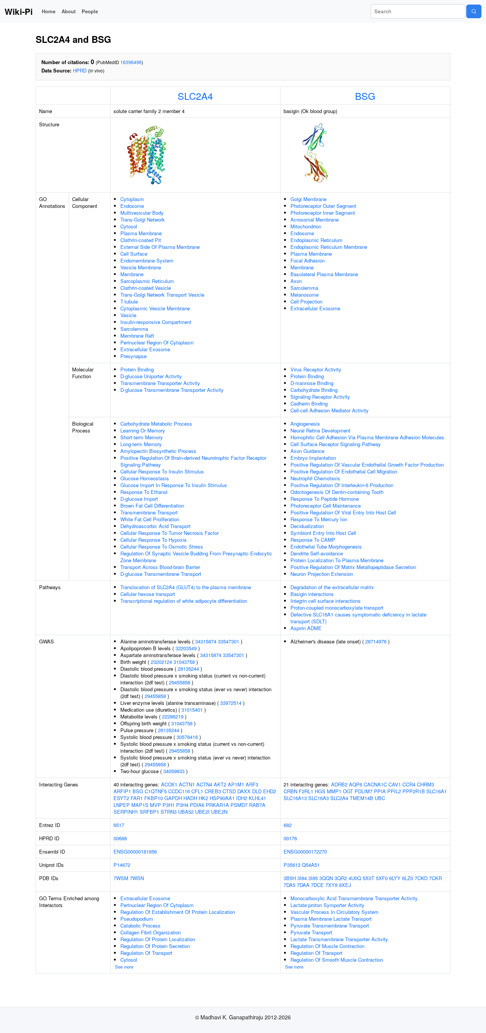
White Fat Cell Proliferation (149, 519)
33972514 (230, 702)
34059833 (174, 771)
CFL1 (197, 791)
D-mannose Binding (311, 383)
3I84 (302, 878)
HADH (190, 798)
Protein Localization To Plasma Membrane (336, 560)
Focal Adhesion (307, 260)
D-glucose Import (139, 498)
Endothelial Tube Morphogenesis (326, 546)
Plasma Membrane (141, 233)
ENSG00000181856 (135, 851)
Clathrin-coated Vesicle (145, 287)
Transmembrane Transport (149, 512)
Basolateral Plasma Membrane (324, 274)
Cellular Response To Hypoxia (153, 539)
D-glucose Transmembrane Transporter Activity (172, 389)
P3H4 (182, 804)
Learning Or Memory (142, 430)
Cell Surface (133, 253)
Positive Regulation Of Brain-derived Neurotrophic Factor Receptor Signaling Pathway (193, 461)
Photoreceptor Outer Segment (323, 205)
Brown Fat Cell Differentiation (152, 505)
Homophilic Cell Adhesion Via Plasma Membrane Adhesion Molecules (367, 437)
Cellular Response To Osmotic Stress (161, 546)
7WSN (137, 878)
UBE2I (202, 811)
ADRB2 (339, 784)
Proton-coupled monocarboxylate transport (336, 607)
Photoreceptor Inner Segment (322, 212)
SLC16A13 (295, 798)
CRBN (290, 791)
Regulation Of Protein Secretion (155, 946)
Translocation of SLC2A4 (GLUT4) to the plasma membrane (185, 587)
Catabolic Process (140, 925)
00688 (120, 838)
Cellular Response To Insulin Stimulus (162, 471)
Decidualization (307, 526)
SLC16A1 (436, 791)
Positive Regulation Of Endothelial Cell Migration (343, 471)
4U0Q (355, 878)
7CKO (421, 878)
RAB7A (257, 804)
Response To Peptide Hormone (324, 498)
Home (48, 11)
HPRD (80, 70)
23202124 (161, 661)
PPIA (380, 791)
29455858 (179, 682)
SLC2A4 (195, 95)
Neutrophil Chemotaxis (315, 478)
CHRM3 (425, 784)
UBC (380, 798)
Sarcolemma (134, 328)
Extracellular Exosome (145, 349)
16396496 (131, 62)
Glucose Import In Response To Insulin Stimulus (173, 485)
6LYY (395, 878)
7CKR (435, 878)
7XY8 (331, 884)
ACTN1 (187, 784)
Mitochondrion (305, 226)
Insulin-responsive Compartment (155, 321)
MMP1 (334, 791)
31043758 (184, 661)
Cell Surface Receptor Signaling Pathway (335, 444)
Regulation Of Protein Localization (157, 939)
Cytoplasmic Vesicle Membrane (155, 308)
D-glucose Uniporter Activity (151, 376)
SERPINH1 (126, 811)
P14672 (122, 864)
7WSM (121, 878)
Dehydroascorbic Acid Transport (155, 526)
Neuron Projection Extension (321, 573)
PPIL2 (394, 791)
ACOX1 (169, 784)
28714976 (376, 641)
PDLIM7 (363, 791)
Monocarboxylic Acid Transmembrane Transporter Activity (354, 898)
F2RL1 (306, 791)
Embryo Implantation (313, 457)
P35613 (292, 864)
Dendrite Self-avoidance (316, 553)
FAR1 (137, 798)
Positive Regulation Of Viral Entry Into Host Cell (343, 512)
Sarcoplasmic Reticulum (147, 281)
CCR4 (408, 784)
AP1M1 (236, 784)
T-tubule (129, 301)
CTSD (229, 791)
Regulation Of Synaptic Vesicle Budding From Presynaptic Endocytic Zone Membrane (196, 557)
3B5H (290, 878)
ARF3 (252, 784)
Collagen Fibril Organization (150, 932)
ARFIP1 (122, 791)
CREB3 (213, 791)
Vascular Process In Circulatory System (334, 911)
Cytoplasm (132, 199)
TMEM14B (361, 798)
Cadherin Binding (309, 403)
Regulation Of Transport (146, 952)
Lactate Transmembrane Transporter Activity (339, 939)
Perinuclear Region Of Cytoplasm (157, 342)
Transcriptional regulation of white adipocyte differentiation (183, 600)
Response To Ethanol (143, 491)
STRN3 (169, 811)
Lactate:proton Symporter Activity (327, 905)
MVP (155, 804)
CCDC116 (179, 791)
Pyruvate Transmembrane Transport (329, 925)
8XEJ (345, 884)
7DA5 (289, 884)
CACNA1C (375, 784)
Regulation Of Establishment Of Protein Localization (177, 911)
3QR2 (341, 878)
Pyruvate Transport (311, 932)
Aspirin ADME (306, 628)
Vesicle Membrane (140, 267)
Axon (296, 281)
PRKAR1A (217, 804)
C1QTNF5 (156, 791)
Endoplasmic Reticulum (316, 240)
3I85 (313, 878)
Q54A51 (311, 864)
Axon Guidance (307, 450)
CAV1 (394, 784)
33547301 (228, 641)
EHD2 (269, 791)
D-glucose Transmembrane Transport (160, 573)
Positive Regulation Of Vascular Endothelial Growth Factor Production (367, 464)
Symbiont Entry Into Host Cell (323, 532)
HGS (320, 791)
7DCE (317, 884)
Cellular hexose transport (147, 593)
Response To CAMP (312, 539)
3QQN (326, 878)
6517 (119, 825)
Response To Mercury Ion (318, 519)
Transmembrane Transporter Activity (160, 383)
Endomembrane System (147, 260)
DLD (257, 791)
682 (288, 825)
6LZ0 (407, 878)
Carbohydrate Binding (314, 389)
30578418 (187, 737)
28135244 (188, 668)
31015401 (192, 709)
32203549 (186, 648)
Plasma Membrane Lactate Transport (331, 918)
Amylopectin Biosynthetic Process (158, 450)
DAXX (244, 791)
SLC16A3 (318, 798)
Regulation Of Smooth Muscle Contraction (336, 959)
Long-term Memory (141, 444)
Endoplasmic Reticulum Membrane (328, 246)
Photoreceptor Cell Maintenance (325, 505)
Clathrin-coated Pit (140, 240)
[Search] (473, 11)
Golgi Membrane (308, 199)
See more (124, 967)
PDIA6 (197, 804)
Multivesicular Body (142, 212)
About (69, 11)
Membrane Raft (137, 335)
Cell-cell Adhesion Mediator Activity (329, 410)
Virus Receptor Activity (315, 369)
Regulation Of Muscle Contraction (327, 946)
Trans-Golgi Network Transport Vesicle (162, 294)
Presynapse (133, 356)
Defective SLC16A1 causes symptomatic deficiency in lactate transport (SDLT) (358, 618)
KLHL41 (257, 798)
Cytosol (128, 226)
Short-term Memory (141, 437)
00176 (290, 838)
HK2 (203, 798)
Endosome (132, 205)
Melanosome (304, 294)
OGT (348, 791)
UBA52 (186, 811)
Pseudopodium (136, 918)
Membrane (132, 274)
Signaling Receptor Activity (320, 396)
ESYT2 (121, 798)
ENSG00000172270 (305, 851)
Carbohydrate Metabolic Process (156, 423)
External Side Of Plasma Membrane (160, 246)
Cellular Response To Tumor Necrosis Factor (169, 532)
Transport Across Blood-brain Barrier (160, 567)
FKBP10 (153, 798)
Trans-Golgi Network (142, 219)
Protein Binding (137, 369)
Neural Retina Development (320, 430)
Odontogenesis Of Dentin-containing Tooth (336, 491)
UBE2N (219, 811)
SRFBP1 (149, 811)
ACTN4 (204, 784)
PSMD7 (239, 804)
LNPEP (122, 804)
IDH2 (241, 798)
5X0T (368, 878)
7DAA (303, 884)
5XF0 (382, 878)
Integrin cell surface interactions (325, 600)
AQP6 (355, 784)
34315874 (205, 641)
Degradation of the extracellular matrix (332, 587)
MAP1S (139, 804)
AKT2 (220, 784)
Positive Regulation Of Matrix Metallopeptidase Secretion (353, 567)
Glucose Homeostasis (144, 478)
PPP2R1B (413, 791)
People (90, 11)
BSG (365, 95)
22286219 (172, 716)
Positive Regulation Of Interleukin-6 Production (341, 485)
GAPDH (173, 798)
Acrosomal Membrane (314, 219)
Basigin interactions (312, 593)
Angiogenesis (305, 423)
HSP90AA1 (222, 798)
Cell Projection (306, 301)
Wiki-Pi (19, 11)
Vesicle (128, 315)
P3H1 (169, 804)
